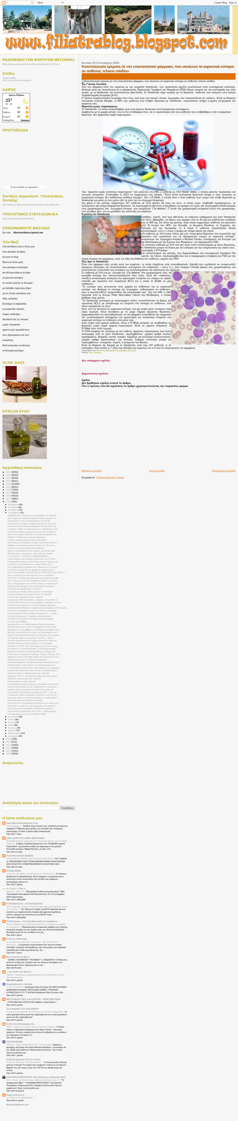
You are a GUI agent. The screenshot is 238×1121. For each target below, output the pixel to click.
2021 (9, 487)
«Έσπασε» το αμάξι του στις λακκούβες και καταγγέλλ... (32, 706)
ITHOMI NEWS (13, 871)
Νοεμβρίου (13, 507)
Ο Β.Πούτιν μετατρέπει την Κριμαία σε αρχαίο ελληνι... (31, 570)
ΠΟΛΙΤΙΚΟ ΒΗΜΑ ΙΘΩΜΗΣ (20, 856)
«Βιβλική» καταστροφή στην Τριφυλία (24, 678)
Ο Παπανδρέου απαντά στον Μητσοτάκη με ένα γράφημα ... (34, 668)
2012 (9, 748)
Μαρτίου (12, 730)
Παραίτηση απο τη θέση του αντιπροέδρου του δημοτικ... (32, 515)
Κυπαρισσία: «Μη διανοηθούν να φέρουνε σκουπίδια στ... (33, 600)
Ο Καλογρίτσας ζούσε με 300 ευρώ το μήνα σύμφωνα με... (33, 562)
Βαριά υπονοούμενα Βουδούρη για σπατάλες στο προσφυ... (34, 635)
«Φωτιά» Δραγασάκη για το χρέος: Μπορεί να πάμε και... (32, 640)
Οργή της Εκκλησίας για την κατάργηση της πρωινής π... (32, 687)
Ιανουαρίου (13, 736)
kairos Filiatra (16, 95)
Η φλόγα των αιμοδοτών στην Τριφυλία (25, 597)
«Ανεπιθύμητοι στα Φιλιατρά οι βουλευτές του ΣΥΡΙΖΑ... (32, 559)
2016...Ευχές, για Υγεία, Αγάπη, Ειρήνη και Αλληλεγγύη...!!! (33, 1080)
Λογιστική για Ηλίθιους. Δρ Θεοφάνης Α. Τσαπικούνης (30, 874)
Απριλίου (12, 728)
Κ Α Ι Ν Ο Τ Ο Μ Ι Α (16, 888)
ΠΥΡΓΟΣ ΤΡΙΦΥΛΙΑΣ (16, 939)
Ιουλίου (11, 719)
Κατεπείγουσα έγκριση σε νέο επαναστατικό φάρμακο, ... (32, 605)
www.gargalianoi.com (17, 1104)
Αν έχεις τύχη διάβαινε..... (18, 621)
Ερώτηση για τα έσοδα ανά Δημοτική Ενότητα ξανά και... (32, 526)
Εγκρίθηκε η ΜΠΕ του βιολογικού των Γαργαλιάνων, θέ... (33, 529)
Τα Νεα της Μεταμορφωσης (20, 1024)
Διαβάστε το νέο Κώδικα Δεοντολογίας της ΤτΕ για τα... (31, 545)
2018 (9, 495)
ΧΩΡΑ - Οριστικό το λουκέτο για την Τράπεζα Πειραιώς (30, 1027)
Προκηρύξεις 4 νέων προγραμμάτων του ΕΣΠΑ (28, 521)
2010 (9, 753)
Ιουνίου (11, 722)
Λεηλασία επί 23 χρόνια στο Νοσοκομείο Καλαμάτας (30, 619)
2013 (9, 745)
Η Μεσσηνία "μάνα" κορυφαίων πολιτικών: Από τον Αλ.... (33, 695)
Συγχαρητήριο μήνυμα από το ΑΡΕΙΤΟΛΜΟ (26, 714)
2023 (9, 481)
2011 (9, 751)
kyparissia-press (15, 1095)
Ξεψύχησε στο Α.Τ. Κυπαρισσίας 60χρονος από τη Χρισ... (33, 676)
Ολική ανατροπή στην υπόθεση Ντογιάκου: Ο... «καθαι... (32, 613)
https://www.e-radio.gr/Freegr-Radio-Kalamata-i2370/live (30, 64)
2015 (9, 739)
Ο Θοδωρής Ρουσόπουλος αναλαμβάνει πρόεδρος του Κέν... (34, 602)
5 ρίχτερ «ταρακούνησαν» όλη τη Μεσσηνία (26, 540)
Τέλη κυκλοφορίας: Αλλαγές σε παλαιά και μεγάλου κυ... (32, 534)
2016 (9, 501)
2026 (9, 472)
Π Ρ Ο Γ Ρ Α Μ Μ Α (14, 987)
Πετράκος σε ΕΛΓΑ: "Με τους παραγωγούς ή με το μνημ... (33, 646)
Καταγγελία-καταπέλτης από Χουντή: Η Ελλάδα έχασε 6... (33, 670)
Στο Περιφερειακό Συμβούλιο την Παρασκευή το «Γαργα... (33, 567)
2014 (9, 742)
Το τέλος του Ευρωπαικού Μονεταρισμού (25, 548)
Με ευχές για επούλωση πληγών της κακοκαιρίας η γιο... (32, 632)
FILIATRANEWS (14, 1042)
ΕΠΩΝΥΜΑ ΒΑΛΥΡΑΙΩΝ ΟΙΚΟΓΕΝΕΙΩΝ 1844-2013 (29, 859)
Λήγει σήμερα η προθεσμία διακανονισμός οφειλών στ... (32, 518)
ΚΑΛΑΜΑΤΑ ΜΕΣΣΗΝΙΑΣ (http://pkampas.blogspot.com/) (36, 1077)
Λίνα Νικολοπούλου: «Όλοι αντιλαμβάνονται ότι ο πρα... (32, 627)
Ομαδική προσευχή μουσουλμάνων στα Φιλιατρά (29, 643)
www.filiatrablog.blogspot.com (22, 823)
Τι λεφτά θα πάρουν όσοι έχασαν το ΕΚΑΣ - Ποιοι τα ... (31, 638)
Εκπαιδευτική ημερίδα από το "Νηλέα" (24, 589)
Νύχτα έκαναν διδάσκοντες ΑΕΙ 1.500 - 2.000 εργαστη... (32, 711)
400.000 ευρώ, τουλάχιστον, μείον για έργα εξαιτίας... (31, 553)
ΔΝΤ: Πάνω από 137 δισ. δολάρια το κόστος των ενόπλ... (33, 581)
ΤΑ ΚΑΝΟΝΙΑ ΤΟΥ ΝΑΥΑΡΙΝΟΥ (22, 1009)
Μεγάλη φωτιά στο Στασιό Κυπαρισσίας (24, 700)
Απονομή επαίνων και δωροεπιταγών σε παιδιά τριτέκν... (33, 698)
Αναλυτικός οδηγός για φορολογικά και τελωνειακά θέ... (32, 532)
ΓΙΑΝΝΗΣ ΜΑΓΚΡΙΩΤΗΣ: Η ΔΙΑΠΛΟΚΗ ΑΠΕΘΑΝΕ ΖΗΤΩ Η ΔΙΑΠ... (37, 608)
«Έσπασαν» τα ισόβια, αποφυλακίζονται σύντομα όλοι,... (32, 524)
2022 (9, 484)
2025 (9, 475)
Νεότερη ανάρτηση (92, 470)
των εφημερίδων (31, 187)
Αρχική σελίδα (157, 470)
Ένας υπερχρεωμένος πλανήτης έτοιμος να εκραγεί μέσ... (33, 583)
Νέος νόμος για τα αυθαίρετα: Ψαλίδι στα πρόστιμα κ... (31, 708)
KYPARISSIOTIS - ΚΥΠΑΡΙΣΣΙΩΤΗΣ (24, 903)
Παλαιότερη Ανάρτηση (224, 470)
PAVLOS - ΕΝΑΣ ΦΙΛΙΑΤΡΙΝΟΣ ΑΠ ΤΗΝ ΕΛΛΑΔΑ (28, 1045)
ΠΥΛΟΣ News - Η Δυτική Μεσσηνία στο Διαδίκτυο (31, 921)
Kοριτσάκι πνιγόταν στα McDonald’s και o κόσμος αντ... (32, 651)
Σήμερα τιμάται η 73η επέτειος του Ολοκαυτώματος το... (32, 665)
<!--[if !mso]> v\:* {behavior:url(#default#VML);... (28, 556)
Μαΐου (11, 725)
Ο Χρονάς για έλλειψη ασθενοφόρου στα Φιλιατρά (29, 592)
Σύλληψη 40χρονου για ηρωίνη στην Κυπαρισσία (29, 594)
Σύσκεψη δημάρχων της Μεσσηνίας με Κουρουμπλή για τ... (34, 662)
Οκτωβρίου (13, 510)
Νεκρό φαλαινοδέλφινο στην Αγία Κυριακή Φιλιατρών (31, 586)
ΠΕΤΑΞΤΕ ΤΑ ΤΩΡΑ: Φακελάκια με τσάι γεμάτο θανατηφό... (33, 578)
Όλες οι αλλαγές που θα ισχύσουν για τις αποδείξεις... (31, 575)
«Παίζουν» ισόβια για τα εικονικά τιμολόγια (26, 537)
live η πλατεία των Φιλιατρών (16, 80)
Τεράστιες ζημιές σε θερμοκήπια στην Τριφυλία (28, 673)
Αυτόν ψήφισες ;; (14, 826)
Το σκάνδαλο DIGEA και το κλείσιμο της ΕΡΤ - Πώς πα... (32, 692)
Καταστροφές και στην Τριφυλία (21, 681)
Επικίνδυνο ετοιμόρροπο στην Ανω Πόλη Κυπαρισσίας (31, 610)
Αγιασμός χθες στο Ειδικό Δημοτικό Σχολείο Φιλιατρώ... (32, 624)
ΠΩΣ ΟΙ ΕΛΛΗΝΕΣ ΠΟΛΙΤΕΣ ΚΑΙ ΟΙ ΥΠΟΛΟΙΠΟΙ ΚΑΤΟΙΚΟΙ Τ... (36, 572)
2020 (9, 489)
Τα (11, 187)
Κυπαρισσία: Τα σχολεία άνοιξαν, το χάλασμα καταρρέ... (32, 649)
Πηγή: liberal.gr (95, 352)
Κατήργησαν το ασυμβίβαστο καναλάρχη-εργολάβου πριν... (34, 630)
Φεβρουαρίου (14, 733)
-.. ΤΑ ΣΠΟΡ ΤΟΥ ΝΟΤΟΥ (19, 972)
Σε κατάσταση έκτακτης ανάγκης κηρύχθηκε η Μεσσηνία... (33, 684)
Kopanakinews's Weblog (19, 984)
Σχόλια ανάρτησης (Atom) (110, 477)
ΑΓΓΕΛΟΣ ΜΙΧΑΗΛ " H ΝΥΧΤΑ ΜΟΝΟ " (24, 1062)
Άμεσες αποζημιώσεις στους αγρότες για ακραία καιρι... (31, 551)
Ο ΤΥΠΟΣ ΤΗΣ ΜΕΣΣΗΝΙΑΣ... (20, 1098)
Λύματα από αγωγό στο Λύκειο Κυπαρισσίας (27, 660)
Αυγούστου (13, 717)
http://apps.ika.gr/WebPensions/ (18, 218)
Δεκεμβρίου (13, 504)
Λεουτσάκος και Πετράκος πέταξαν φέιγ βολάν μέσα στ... (32, 542)
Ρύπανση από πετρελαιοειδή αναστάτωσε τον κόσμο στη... (33, 703)
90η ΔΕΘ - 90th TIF (15, 891)
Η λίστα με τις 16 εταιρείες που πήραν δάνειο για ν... (30, 564)
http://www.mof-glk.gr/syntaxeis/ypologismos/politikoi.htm (30, 204)
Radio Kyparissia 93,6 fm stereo (23, 1059)
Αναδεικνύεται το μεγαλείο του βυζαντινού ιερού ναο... (31, 689)
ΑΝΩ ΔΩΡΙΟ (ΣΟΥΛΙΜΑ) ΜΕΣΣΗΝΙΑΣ (25, 838)
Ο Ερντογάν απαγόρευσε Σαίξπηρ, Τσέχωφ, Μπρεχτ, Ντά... (34, 654)
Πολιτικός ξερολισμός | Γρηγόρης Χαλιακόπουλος (29, 616)
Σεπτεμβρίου (14, 513)
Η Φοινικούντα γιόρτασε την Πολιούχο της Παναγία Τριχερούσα (34, 1012)
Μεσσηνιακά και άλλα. (17, 957)
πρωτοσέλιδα (18, 187)
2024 (9, 478)
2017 (9, 498)
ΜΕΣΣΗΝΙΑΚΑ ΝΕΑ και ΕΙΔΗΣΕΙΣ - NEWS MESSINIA (33, 999)
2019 (9, 492)
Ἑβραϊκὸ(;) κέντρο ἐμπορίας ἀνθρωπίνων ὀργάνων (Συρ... (33, 657)
